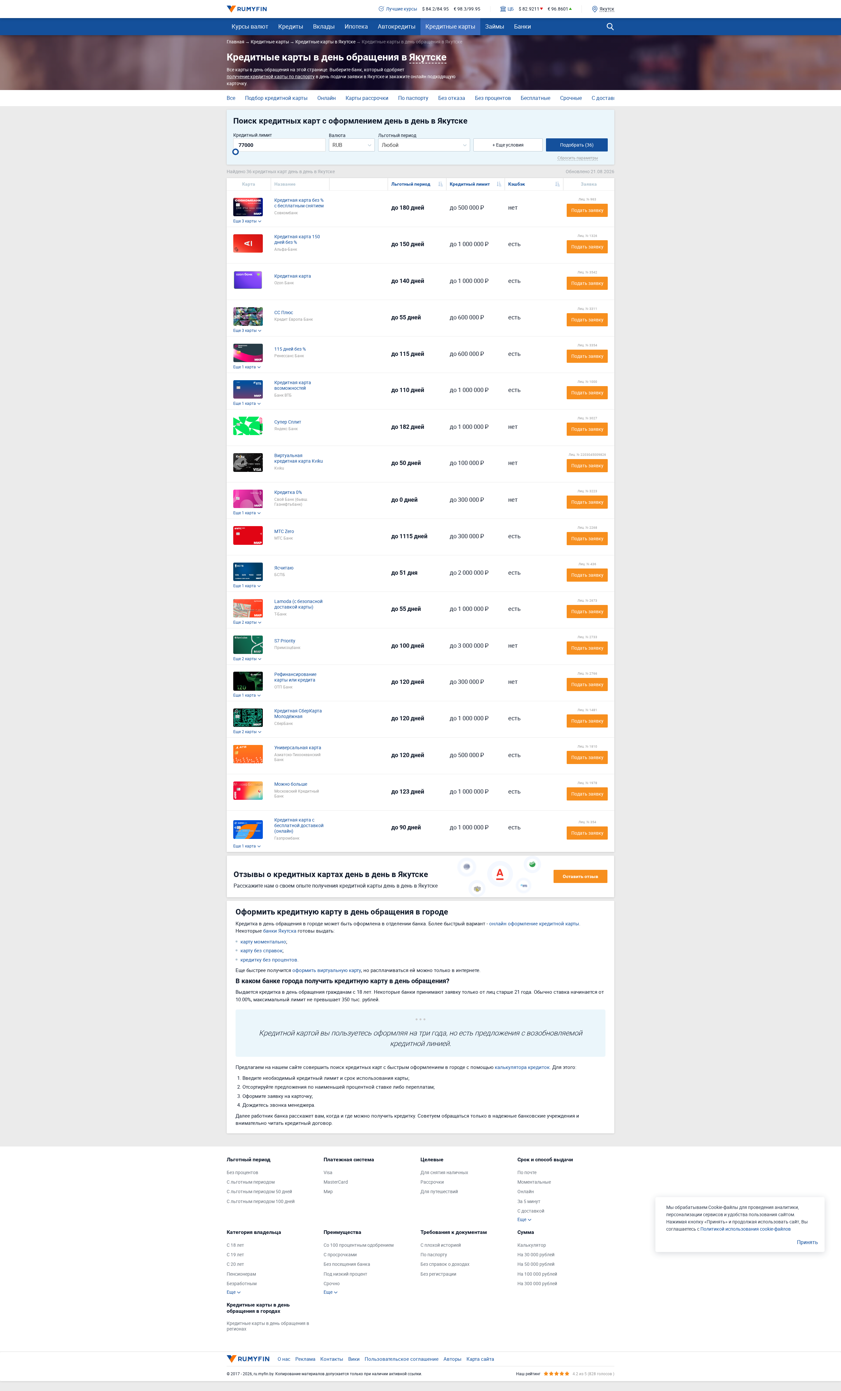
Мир (328, 1191)
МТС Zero (284, 531)
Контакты (331, 1359)
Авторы (452, 1359)
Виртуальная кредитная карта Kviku (298, 458)
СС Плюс (283, 312)
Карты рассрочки (367, 98)
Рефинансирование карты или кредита (295, 677)
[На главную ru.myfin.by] (248, 1358)
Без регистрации (438, 1274)
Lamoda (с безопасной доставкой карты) (298, 604)
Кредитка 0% (288, 492)
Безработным (242, 1284)
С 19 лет (235, 1255)
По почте (526, 1172)
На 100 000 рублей (537, 1274)
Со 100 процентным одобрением (359, 1245)
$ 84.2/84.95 (435, 9)
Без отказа (451, 98)
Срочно (332, 1284)
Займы (494, 26)
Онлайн (326, 98)
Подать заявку (587, 210)
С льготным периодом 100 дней (261, 1201)
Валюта (337, 135)
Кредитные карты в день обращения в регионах (268, 1326)
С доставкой (607, 98)
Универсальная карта (297, 748)
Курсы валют (250, 26)
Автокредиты (397, 26)
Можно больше (290, 784)
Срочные (571, 98)
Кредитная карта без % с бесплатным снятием (299, 203)
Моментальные (534, 1182)
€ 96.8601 (558, 9)
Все (231, 98)
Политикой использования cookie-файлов (745, 1229)
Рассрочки (432, 1182)
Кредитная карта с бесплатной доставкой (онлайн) (299, 825)
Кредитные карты (450, 26)
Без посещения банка (347, 1264)
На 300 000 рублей (537, 1284)
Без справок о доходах (444, 1264)
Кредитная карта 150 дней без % (297, 239)
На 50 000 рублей (536, 1264)
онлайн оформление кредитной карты (534, 923)
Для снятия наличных (444, 1172)
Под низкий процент (345, 1274)
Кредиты (290, 26)
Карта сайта (480, 1359)
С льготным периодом (251, 1182)
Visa (328, 1172)
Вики (354, 1359)
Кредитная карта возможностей (292, 385)
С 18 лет (235, 1245)
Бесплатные (535, 98)
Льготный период (397, 135)
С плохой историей (440, 1245)
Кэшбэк (516, 184)
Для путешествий (439, 1191)
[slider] (235, 152)
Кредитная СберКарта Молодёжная (298, 713)
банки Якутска (279, 930)
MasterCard (336, 1182)
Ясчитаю (283, 568)
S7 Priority (284, 641)
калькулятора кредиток (522, 1067)
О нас (284, 1359)
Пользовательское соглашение (402, 1359)
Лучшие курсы (401, 9)
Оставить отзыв (580, 876)
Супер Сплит (287, 422)
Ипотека (356, 26)
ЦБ (511, 9)
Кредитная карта (292, 276)
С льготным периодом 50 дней (259, 1191)
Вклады (324, 26)
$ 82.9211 (529, 9)
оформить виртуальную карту (326, 970)
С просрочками (340, 1255)
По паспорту (413, 98)
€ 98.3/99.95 (467, 9)
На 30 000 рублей (536, 1255)
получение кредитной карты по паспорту (271, 76)
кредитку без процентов (268, 959)
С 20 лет (235, 1264)
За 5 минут (528, 1201)
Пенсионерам (241, 1274)
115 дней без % (290, 349)
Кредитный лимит (252, 135)
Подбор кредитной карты (276, 98)
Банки (522, 26)
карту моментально (263, 941)
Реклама (305, 1359)
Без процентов (493, 98)
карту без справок (261, 950)
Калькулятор (531, 1245)
